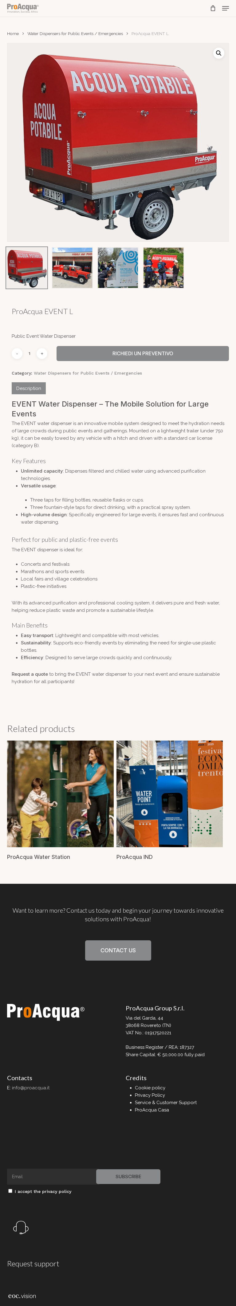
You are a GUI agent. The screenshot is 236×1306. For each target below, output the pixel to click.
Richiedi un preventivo (142, 353)
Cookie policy (150, 1088)
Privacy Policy (150, 1095)
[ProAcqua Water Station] (60, 794)
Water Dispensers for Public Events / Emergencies (75, 33)
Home (13, 33)
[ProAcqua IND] (169, 794)
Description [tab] (28, 388)
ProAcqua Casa (152, 1110)
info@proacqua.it (30, 1088)
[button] (225, 8)
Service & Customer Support (166, 1102)
